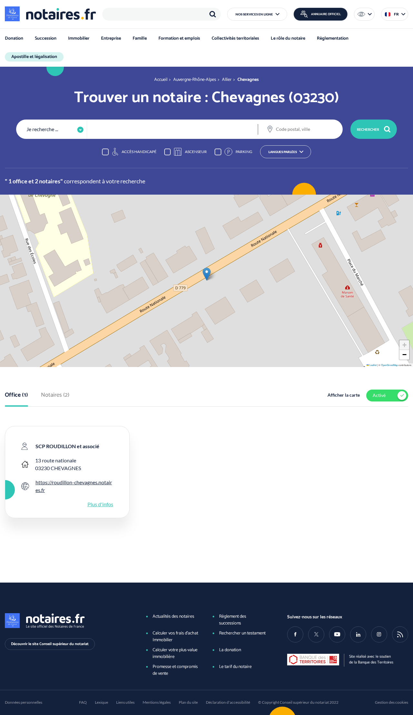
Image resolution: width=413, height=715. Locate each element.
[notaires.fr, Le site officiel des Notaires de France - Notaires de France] (65, 620)
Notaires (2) (55, 395)
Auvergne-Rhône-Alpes (194, 79)
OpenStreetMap (389, 365)
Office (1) (16, 395)
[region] (161, 14)
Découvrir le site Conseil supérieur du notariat (50, 644)
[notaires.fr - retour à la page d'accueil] (50, 13)
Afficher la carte (343, 395)
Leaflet (373, 365)
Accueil (160, 79)
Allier (227, 79)
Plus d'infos (100, 504)
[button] (257, 14)
